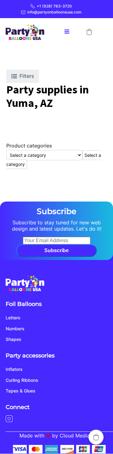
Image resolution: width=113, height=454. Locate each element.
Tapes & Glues (20, 390)
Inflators (14, 369)
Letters (13, 317)
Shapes (13, 339)
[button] (89, 32)
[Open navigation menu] (67, 32)
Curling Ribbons (22, 380)
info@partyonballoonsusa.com (54, 12)
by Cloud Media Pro (76, 435)
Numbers (15, 328)
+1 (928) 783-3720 (54, 6)
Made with (31, 435)
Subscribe (56, 250)
